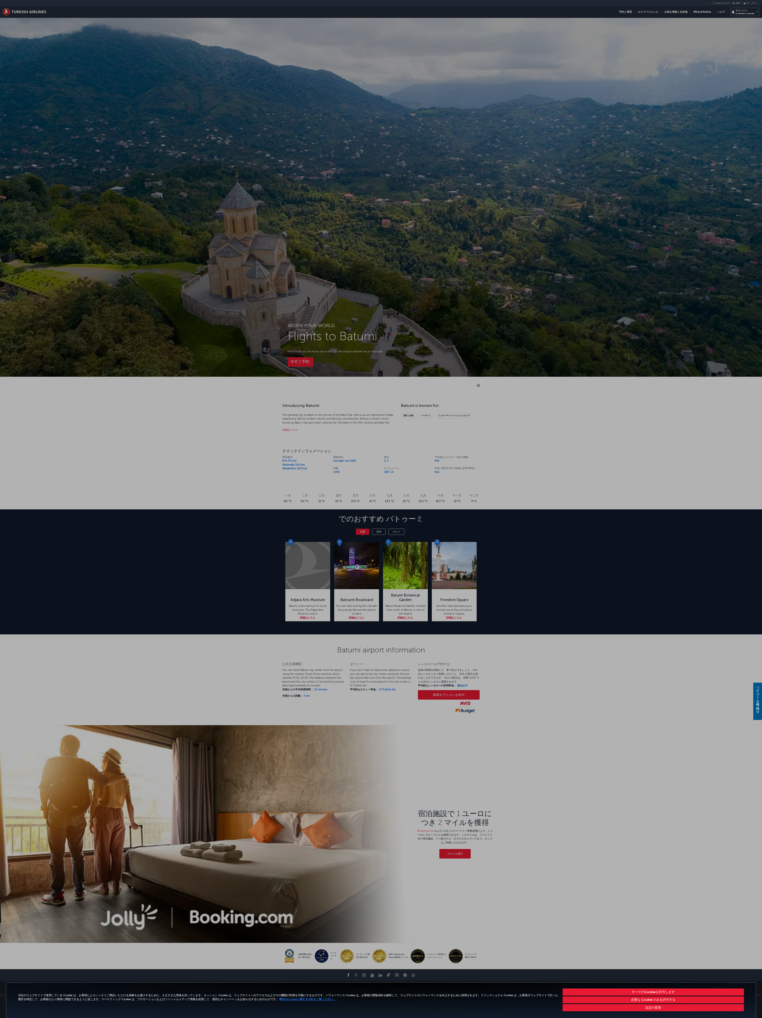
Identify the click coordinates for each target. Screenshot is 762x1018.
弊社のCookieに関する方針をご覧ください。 (307, 999)
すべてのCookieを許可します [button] (653, 992)
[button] (653, 1007)
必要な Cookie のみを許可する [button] (653, 1000)
